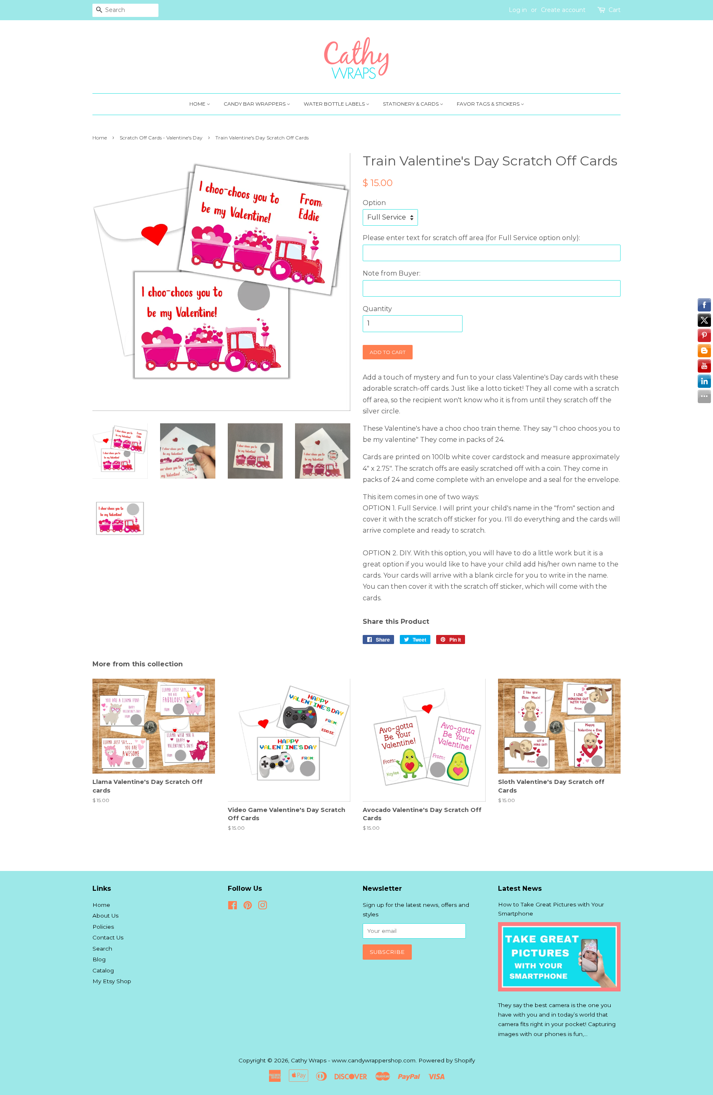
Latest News (520, 888)
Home (198, 104)
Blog (99, 959)
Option (374, 203)
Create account (563, 10)
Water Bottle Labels (335, 104)
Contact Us (107, 937)
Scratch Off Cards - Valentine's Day (161, 138)
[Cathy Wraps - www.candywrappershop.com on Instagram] (262, 907)
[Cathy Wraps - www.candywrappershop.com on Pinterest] (247, 907)
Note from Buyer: (391, 273)
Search (102, 948)
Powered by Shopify (446, 1060)
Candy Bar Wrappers (255, 104)
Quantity (377, 309)
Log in (518, 10)
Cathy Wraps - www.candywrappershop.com (353, 1060)
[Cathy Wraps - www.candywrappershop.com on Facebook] (232, 907)
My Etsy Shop (111, 981)
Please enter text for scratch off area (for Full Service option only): (471, 238)
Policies (103, 926)
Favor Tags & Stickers (489, 104)
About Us (105, 915)
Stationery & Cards (411, 104)
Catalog (103, 970)
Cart (615, 10)
